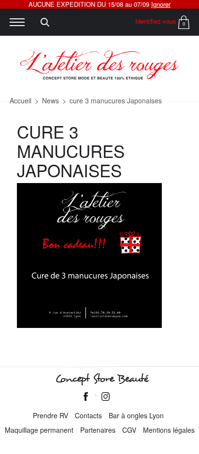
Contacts (88, 415)
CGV (129, 430)
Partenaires (97, 430)
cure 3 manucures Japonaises (116, 100)
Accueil (20, 100)
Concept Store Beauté (101, 378)
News (50, 100)
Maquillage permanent (39, 430)
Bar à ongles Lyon (136, 415)
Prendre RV (50, 415)
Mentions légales (169, 430)
